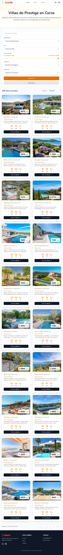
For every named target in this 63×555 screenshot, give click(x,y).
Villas (35, 2)
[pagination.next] (59, 526)
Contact (43, 2)
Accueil (28, 2)
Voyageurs (6, 61)
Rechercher (31, 78)
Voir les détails (15, 132)
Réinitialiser (31, 83)
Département (7, 37)
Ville (5, 45)
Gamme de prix (8, 53)
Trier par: (44, 90)
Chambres (6, 69)
